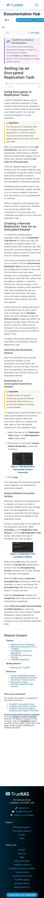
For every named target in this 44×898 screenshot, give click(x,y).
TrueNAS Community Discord (22, 706)
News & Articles (22, 861)
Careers (22, 850)
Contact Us (24, 808)
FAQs (22, 838)
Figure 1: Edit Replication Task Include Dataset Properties (22, 469)
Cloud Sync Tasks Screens (23, 680)
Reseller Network (22, 887)
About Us (22, 853)
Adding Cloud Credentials (23, 644)
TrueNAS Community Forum (21, 704)
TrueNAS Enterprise (22, 865)
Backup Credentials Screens (24, 678)
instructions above (12, 421)
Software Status (22, 883)
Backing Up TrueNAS (20, 667)
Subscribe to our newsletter (22, 895)
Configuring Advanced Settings (21, 656)
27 (6, 20)
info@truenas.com (24, 811)
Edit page (34, 33)
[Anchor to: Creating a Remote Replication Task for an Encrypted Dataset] (39, 226)
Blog (22, 857)
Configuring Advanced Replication (21, 652)
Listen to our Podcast (24, 815)
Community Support (22, 831)
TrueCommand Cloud (22, 876)
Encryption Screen (19, 682)
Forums (22, 834)
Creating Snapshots (20, 659)
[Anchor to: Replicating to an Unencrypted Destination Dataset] (39, 383)
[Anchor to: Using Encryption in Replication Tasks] (39, 93)
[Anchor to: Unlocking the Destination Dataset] (39, 351)
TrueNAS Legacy (22, 879)
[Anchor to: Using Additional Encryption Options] (39, 494)
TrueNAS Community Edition (22, 868)
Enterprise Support (22, 827)
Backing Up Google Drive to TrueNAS (24, 648)
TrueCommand (22, 872)
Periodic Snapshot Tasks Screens (22, 685)
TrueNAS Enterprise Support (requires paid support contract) (24, 709)
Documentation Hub (22, 14)
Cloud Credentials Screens (23, 675)
